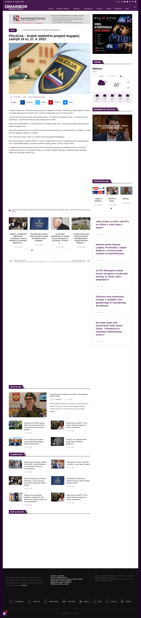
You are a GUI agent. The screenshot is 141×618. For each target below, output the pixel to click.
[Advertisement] (49, 182)
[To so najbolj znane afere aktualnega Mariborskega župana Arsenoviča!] (15, 441)
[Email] (127, 2)
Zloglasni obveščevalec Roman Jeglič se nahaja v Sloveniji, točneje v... (60, 238)
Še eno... (126, 199)
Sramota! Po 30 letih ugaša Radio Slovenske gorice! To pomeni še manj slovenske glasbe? (34, 426)
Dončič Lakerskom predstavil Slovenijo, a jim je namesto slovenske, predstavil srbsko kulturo (35, 482)
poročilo (72, 210)
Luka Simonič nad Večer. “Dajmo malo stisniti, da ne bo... (112, 127)
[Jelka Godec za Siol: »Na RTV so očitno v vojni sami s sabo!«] (57, 464)
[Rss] (130, 2)
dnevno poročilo (16, 210)
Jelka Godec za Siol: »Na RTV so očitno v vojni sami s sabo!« (78, 463)
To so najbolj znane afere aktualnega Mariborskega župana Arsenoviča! (33, 442)
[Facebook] (116, 2)
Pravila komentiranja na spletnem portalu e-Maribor (67, 579)
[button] (19, 30)
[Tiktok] (132, 2)
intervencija (38, 210)
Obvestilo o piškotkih (57, 576)
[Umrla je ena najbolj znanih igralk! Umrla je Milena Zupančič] (57, 441)
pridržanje (79, 210)
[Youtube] (124, 2)
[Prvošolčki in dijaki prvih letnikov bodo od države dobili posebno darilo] (39, 223)
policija (67, 210)
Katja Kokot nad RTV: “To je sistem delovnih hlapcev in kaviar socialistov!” (76, 425)
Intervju (99, 8)
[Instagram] (121, 2)
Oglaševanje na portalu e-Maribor (61, 581)
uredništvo (58, 399)
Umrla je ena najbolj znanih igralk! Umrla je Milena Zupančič (76, 442)
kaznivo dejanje (47, 210)
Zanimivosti (88, 8)
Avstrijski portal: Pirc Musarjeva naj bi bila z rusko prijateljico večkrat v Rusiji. (69, 395)
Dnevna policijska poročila (36, 97)
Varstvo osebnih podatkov (59, 577)
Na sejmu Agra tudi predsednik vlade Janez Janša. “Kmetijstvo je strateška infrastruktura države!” (109, 328)
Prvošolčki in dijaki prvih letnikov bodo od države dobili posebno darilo (78, 481)
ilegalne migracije (27, 210)
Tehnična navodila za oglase (60, 584)
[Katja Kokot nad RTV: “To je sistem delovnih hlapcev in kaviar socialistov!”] (57, 425)
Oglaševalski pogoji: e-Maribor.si (61, 582)
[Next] (89, 386)
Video (127, 8)
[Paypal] (135, 2)
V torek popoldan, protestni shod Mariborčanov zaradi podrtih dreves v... (81, 238)
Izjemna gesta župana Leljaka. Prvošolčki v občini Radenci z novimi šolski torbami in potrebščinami (35, 465)
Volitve (109, 8)
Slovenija (76, 8)
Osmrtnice (118, 8)
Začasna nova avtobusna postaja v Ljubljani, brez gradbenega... (43, 30)
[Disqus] (49, 294)
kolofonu (24, 585)
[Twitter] (119, 2)
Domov (51, 8)
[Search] (135, 7)
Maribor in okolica (63, 8)
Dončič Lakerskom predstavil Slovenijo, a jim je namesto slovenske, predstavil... (18, 238)
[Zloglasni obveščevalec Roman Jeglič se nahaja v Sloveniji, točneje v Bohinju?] (60, 223)
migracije (61, 210)
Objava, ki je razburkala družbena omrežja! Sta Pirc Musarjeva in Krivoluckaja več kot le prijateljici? (35, 498)
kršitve (55, 210)
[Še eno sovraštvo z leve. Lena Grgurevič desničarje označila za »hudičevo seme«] (126, 190)
